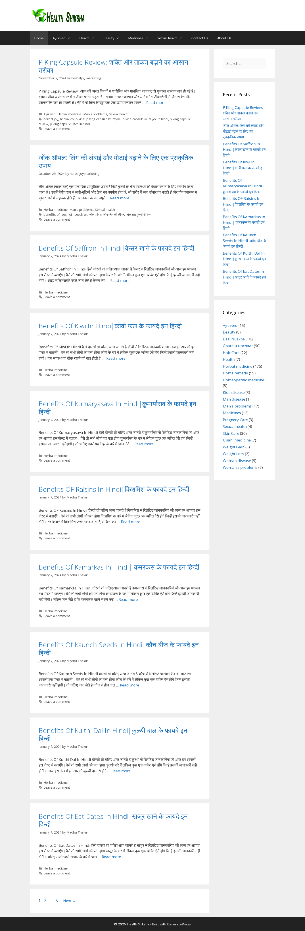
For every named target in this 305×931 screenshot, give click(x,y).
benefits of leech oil (58, 214)
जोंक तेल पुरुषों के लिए (138, 214)
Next (69, 900)
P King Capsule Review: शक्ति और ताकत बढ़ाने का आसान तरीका (113, 66)
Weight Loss (233, 453)
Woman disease (237, 460)
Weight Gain (233, 447)
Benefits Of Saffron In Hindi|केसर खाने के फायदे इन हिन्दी (116, 248)
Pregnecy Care (235, 419)
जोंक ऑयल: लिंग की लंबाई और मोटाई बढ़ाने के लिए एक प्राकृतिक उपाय (116, 161)
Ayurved (59, 38)
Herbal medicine (69, 114)
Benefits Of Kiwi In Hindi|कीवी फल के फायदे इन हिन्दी (110, 325)
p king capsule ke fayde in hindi (145, 119)
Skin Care (231, 433)
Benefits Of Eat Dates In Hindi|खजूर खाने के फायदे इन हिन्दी (113, 820)
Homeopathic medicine (243, 379)
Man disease (234, 399)
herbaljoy (67, 119)
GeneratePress (179, 924)
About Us (224, 38)
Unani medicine (237, 440)
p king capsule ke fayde (103, 119)
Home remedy (235, 373)
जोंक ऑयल (95, 214)
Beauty (108, 38)
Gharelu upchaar (238, 345)
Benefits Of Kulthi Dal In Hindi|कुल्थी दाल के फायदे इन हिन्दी (113, 734)
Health (84, 38)
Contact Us (199, 38)
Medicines (136, 38)
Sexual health (167, 38)
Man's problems (95, 114)
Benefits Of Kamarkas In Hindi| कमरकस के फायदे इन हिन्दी (119, 567)
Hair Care (231, 352)
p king (80, 119)
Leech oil (80, 214)
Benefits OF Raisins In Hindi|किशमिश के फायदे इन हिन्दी (114, 489)
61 (58, 900)
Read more (155, 102)
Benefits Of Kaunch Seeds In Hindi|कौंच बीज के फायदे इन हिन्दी (119, 648)
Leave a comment (57, 129)
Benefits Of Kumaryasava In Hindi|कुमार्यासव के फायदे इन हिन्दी (117, 407)
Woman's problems (240, 467)
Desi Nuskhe (234, 339)
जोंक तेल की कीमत (113, 214)
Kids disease (234, 392)
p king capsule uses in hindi (70, 124)
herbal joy (51, 119)
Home (39, 38)
